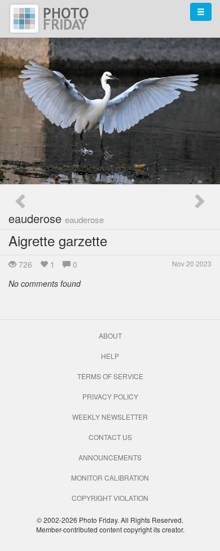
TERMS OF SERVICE (110, 376)
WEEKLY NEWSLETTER (110, 416)
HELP (110, 356)
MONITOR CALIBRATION (110, 477)
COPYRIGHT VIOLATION (110, 498)
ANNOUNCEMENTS (110, 457)
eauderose (56, 218)
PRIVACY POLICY (110, 396)
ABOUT (110, 335)
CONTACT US (110, 437)
